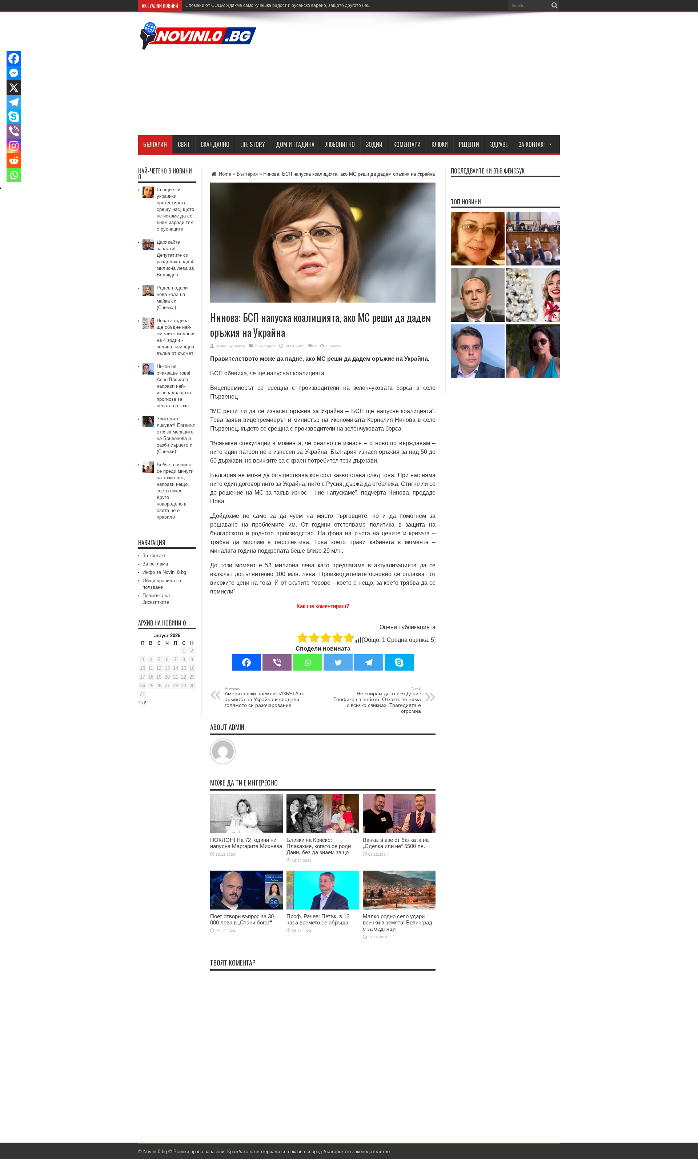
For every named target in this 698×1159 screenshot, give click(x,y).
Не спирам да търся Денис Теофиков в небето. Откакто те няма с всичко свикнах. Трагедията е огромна (377, 700)
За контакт (532, 144)
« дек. (144, 701)
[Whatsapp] (307, 662)
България (155, 144)
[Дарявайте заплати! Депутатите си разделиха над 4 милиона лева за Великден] (533, 239)
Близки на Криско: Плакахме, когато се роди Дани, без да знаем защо (318, 846)
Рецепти (469, 144)
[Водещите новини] (198, 45)
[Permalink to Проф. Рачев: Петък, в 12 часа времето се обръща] (322, 908)
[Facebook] (246, 662)
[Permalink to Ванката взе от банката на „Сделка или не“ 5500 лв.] (399, 831)
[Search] (554, 5)
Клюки (440, 144)
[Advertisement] (427, 75)
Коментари (407, 144)
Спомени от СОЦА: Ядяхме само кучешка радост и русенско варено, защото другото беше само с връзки (294, 5)
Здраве (499, 144)
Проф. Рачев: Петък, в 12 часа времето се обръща (317, 919)
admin (240, 346)
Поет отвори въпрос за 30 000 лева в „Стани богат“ (242, 919)
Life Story (252, 144)
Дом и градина (295, 144)
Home (224, 174)
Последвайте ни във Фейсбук (488, 171)
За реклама (155, 564)
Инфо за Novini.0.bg (164, 572)
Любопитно (340, 144)
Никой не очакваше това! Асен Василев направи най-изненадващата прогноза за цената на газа (174, 386)
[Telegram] (368, 662)
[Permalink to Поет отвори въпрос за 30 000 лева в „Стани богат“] (246, 908)
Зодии (374, 144)
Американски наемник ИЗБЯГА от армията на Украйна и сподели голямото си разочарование (265, 697)
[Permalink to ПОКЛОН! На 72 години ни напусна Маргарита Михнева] (246, 831)
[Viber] (277, 662)
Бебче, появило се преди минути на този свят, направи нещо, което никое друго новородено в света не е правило (175, 491)
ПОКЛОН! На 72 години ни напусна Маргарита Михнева (246, 843)
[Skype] (399, 662)
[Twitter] (338, 662)
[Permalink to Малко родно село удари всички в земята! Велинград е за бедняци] (399, 908)
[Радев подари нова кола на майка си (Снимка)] (478, 295)
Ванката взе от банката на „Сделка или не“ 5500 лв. (396, 843)
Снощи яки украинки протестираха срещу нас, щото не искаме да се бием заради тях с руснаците (175, 209)
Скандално (215, 144)
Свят (184, 144)
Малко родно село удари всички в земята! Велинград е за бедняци (397, 922)
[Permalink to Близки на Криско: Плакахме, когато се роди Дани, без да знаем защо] (322, 831)
